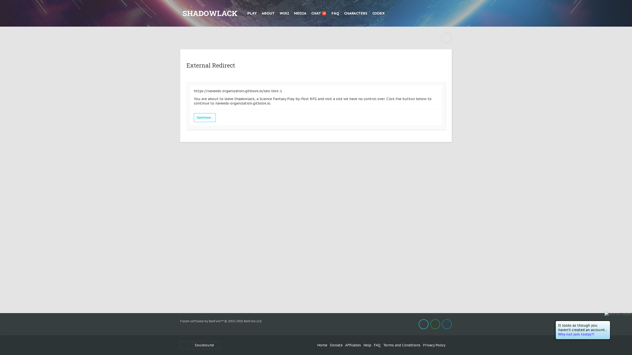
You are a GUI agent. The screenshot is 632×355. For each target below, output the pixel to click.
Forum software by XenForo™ (221, 321)
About (268, 13)
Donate (336, 345)
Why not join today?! (576, 334)
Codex (378, 13)
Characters (355, 13)
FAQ (335, 13)
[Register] (447, 13)
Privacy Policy (434, 345)
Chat (318, 13)
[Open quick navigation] (446, 38)
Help (367, 345)
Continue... (205, 117)
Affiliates (353, 345)
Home (322, 345)
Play (252, 13)
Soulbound (204, 345)
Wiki (284, 13)
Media (300, 13)
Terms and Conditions (401, 345)
